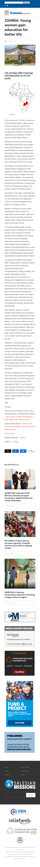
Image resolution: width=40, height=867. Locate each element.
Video (23, 774)
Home (7, 767)
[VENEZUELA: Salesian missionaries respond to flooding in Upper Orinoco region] (20, 574)
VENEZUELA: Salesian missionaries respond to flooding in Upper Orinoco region (20, 594)
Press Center (25, 767)
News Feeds (25, 771)
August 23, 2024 (12, 41)
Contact (7, 774)
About (7, 771)
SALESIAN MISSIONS (27, 847)
